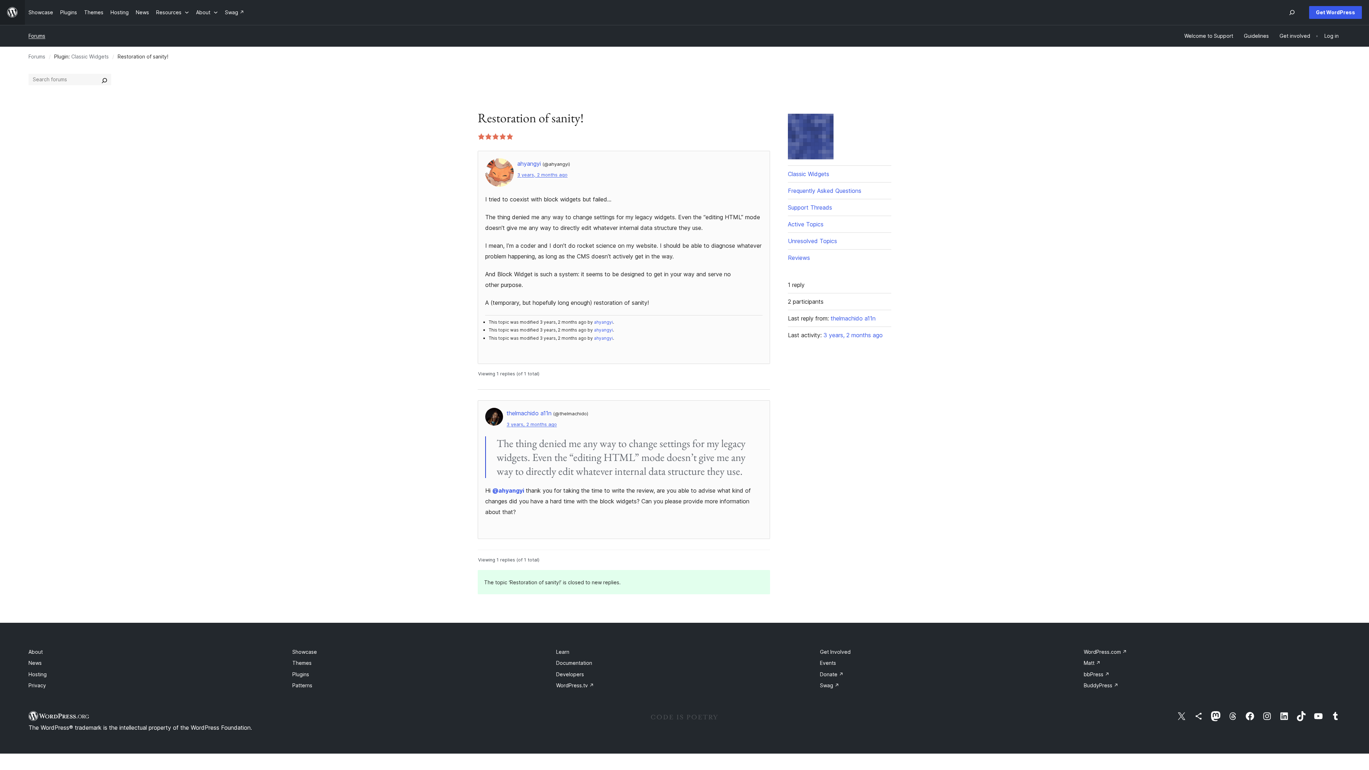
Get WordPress (1335, 12)
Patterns (302, 685)
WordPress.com (1105, 652)
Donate (832, 674)
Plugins (300, 674)
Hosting (38, 674)
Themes (302, 663)
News (35, 663)
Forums (37, 36)
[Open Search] (1292, 12)
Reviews (799, 257)
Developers (570, 674)
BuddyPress (1101, 685)
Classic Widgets (90, 56)
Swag (829, 685)
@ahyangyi (508, 490)
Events (828, 663)
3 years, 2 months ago (542, 175)
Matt (1092, 663)
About (36, 652)
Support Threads (810, 207)
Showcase (304, 652)
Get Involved (835, 652)
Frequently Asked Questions (824, 190)
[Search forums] (104, 79)
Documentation (574, 663)
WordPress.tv (575, 685)
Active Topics (806, 224)
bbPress (1096, 674)
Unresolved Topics (812, 241)
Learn (562, 652)
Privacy (37, 685)
